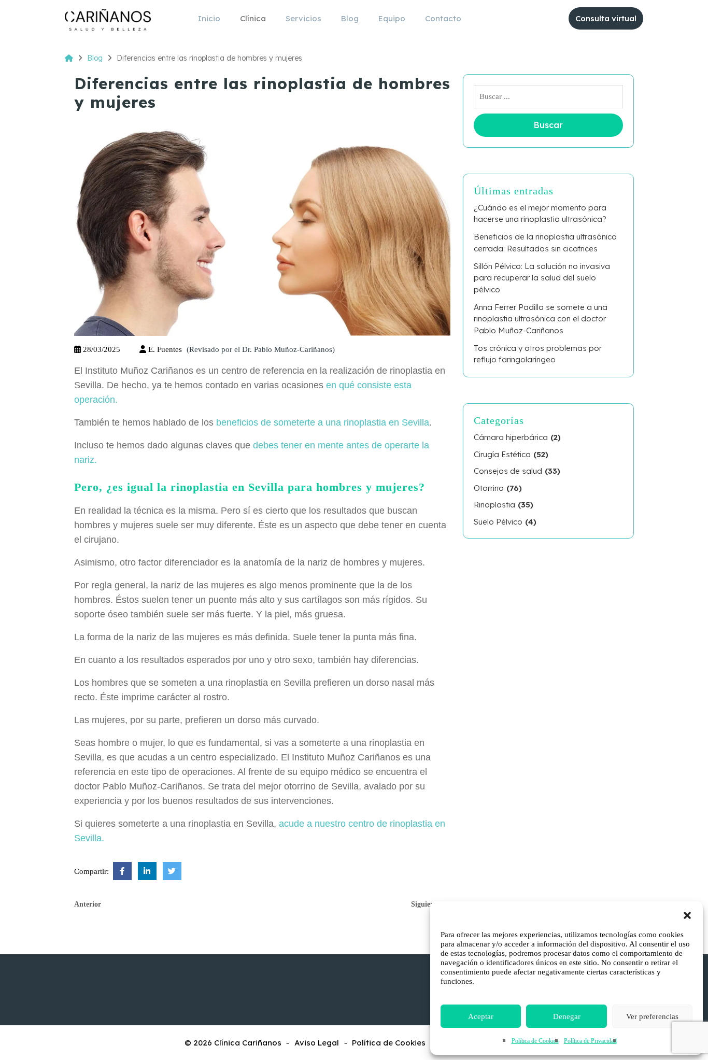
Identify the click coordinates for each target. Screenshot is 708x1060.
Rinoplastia (494, 505)
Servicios (303, 18)
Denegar (566, 1016)
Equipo (391, 18)
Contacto (443, 18)
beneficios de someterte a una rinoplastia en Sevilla (322, 422)
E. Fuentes (165, 349)
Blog (350, 18)
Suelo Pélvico (498, 522)
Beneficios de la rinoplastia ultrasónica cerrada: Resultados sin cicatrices (545, 242)
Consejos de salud (508, 471)
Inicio (209, 18)
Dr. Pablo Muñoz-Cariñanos (287, 349)
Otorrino (489, 488)
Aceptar (480, 1016)
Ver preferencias (652, 1016)
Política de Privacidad (590, 1040)
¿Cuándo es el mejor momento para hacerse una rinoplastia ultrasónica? (540, 213)
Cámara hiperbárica (511, 437)
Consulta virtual (605, 18)
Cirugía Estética (502, 454)
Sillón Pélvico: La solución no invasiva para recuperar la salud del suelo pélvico (542, 277)
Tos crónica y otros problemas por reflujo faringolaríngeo (538, 354)
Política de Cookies (535, 1040)
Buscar (548, 125)
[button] (687, 914)
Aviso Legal (316, 1043)
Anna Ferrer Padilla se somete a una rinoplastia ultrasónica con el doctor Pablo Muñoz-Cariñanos (540, 318)
